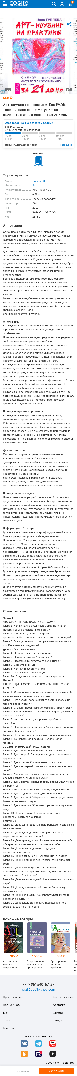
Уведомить (56, 1071)
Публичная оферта (15, 997)
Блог (6, 1012)
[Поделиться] (69, 24)
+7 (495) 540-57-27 (38, 984)
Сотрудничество (63, 997)
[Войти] (62, 4)
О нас (7, 1020)
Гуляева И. (39, 180)
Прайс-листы (11, 1004)
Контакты (8, 1028)
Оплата (58, 1012)
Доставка (59, 1004)
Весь (35, 185)
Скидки (57, 1020)
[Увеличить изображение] (69, 89)
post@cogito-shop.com (38, 989)
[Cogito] (19, 3)
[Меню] (5, 3)
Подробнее (66, 145)
